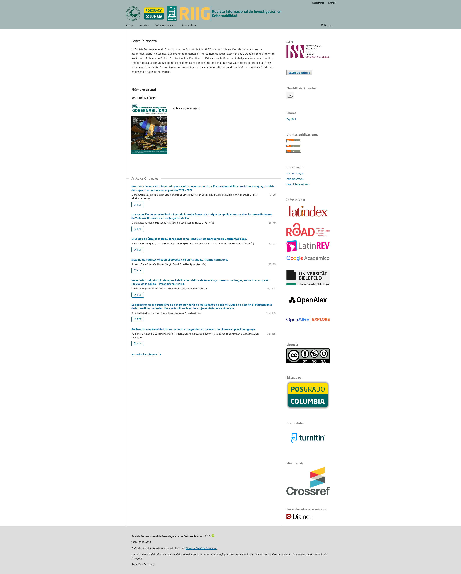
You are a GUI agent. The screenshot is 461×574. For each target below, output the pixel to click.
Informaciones (164, 25)
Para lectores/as (295, 173)
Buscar (327, 25)
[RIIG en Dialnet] (303, 518)
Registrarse (318, 2)
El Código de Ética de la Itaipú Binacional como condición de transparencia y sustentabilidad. (189, 239)
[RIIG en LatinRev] (308, 250)
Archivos (144, 25)
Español (291, 119)
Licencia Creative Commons (201, 548)
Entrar (331, 2)
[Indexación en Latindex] (308, 218)
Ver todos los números (144, 354)
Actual (130, 25)
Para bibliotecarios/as (298, 184)
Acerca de (188, 25)
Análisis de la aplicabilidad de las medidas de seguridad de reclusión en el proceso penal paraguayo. (193, 329)
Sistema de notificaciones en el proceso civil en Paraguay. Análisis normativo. (179, 259)
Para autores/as (294, 178)
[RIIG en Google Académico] (308, 260)
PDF (138, 204)
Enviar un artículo (299, 72)
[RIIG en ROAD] (308, 235)
